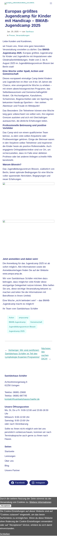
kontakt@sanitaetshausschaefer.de (22, 399)
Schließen (5, 534)
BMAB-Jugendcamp (17, 322)
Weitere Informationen (40, 502)
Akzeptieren (5, 506)
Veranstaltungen (23, 35)
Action (11, 317)
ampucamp (23, 317)
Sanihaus (30, 31)
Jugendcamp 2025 (17, 331)
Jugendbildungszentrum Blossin (22, 327)
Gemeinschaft (36, 322)
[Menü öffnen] (50, 3)
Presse (12, 35)
